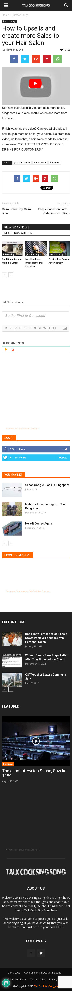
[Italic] (10, 328)
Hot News (8, 764)
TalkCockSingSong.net (46, 986)
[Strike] (20, 328)
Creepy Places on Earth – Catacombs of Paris (53, 211)
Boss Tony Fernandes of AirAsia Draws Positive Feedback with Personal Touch (46, 638)
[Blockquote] (34, 328)
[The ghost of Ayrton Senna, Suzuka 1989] (36, 741)
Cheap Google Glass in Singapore (47, 485)
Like (65, 449)
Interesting (9, 254)
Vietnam (54, 162)
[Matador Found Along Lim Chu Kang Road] (12, 509)
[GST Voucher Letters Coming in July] (12, 680)
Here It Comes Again (38, 523)
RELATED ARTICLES (16, 227)
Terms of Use (37, 979)
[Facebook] (31, 953)
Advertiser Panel (17, 979)
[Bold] (5, 328)
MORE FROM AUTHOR (18, 233)
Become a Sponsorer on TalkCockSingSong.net (28, 591)
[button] (66, 5)
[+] (54, 327)
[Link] (44, 328)
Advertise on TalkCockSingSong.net (22, 429)
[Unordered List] (29, 328)
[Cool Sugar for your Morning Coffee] (12, 248)
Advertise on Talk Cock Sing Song (42, 972)
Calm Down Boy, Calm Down (16, 211)
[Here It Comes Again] (12, 528)
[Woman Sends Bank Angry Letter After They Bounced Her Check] (12, 660)
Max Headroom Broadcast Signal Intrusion (34, 263)
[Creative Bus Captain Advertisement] (59, 248)
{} (49, 327)
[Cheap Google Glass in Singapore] (12, 490)
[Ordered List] (25, 328)
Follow (62, 457)
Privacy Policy (56, 979)
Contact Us (14, 972)
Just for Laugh (9, 21)
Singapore (40, 162)
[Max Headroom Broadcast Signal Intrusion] (36, 248)
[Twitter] (41, 953)
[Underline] (15, 328)
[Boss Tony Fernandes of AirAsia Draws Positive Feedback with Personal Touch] (12, 639)
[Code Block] (39, 328)
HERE (59, 927)
